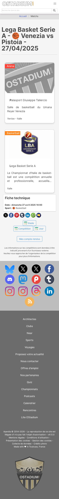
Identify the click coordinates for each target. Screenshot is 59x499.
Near (29, 333)
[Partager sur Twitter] (6, 216)
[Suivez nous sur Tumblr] (49, 283)
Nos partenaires (29, 375)
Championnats (29, 389)
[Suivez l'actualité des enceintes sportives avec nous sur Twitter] (36, 273)
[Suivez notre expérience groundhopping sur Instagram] (10, 295)
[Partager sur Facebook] (11, 216)
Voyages (29, 347)
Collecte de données (21, 443)
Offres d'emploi (29, 368)
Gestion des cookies (42, 440)
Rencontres (29, 410)
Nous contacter (30, 361)
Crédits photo (40, 443)
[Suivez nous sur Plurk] (36, 283)
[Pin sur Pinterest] (17, 216)
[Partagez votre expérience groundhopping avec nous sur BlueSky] (10, 273)
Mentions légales (17, 437)
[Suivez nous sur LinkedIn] (49, 295)
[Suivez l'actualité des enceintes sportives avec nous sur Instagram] (23, 295)
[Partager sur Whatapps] (33, 216)
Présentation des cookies (18, 440)
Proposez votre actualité (29, 354)
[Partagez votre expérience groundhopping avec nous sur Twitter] (23, 273)
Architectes (29, 319)
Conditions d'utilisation (38, 437)
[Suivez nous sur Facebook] (49, 273)
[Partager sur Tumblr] (22, 216)
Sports (29, 340)
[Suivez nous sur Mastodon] (23, 283)
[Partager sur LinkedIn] (28, 216)
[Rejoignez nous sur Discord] (10, 283)
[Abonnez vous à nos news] (29, 306)
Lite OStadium (29, 417)
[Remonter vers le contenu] (30, 490)
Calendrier (29, 403)
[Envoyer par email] (38, 216)
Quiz (29, 382)
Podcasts (29, 396)
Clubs (29, 326)
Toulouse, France (37, 446)
